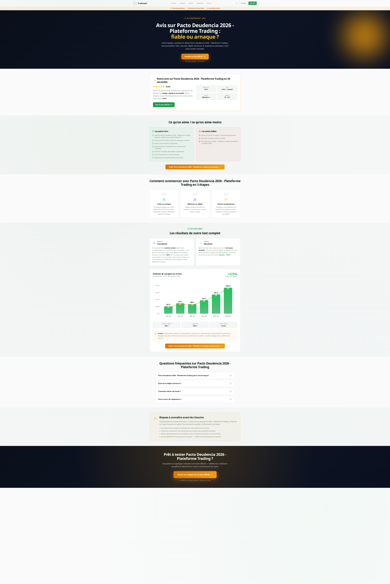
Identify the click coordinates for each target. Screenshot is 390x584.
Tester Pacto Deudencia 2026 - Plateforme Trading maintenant (194, 167)
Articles (182, 3)
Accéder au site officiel (194, 56)
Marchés (200, 3)
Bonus (191, 3)
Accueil (173, 3)
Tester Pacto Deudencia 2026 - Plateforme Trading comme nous (193, 346)
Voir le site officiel (162, 105)
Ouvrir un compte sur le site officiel (194, 474)
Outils (209, 3)
